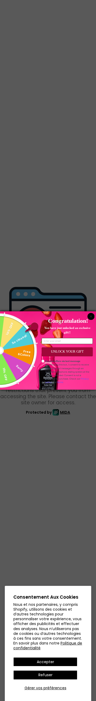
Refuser (45, 675)
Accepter (45, 661)
